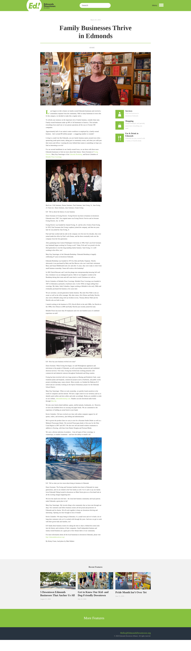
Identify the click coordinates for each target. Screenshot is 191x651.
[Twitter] (101, 47)
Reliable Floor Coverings (53, 157)
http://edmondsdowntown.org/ (55, 537)
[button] (158, 5)
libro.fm (53, 401)
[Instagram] (48, 633)
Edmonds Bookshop (76, 154)
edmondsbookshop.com (63, 398)
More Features (94, 618)
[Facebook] (97, 47)
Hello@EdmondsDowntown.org (135, 633)
